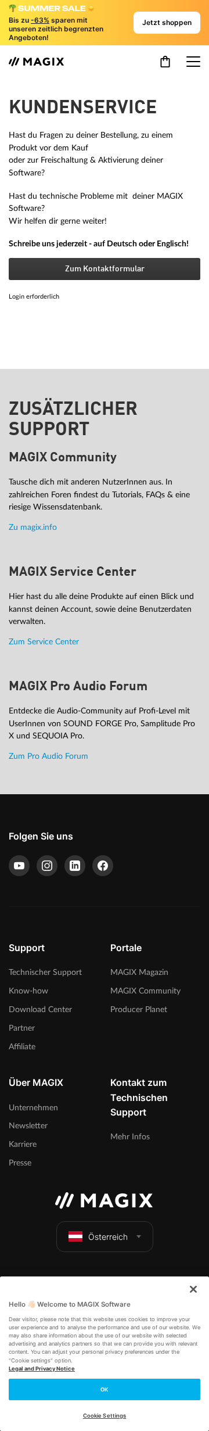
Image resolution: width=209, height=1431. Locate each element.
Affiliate (22, 1046)
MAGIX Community (145, 991)
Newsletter (28, 1125)
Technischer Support (45, 972)
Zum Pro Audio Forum (48, 756)
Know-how (28, 991)
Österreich (108, 1237)
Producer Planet (138, 1009)
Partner (22, 1028)
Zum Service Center (44, 641)
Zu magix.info (33, 527)
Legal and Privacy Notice (42, 1368)
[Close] (193, 1289)
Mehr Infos (130, 1136)
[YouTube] (19, 865)
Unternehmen (33, 1107)
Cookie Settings (104, 1415)
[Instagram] (47, 865)
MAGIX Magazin (139, 972)
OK (104, 1389)
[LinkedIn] (74, 865)
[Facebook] (102, 865)
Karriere (23, 1144)
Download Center (40, 1009)
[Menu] (193, 61)
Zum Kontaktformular (105, 269)
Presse (20, 1163)
